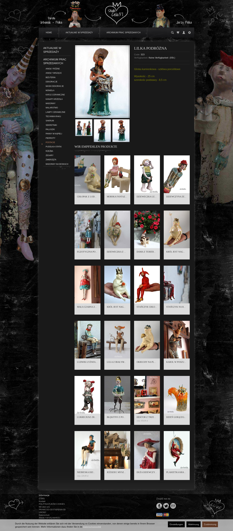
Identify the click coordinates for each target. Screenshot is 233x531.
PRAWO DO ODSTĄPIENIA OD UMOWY (52, 511)
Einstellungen (176, 524)
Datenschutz (44, 515)
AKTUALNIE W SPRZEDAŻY (79, 32)
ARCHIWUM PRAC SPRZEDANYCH (123, 32)
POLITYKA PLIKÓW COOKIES (52, 504)
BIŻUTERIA (50, 77)
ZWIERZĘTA (51, 160)
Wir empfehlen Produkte (95, 146)
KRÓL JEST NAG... (175, 252)
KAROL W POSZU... (176, 362)
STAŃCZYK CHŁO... (147, 307)
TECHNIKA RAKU (53, 116)
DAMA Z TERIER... (146, 252)
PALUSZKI (50, 129)
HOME (49, 32)
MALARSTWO (52, 108)
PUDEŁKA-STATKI (53, 147)
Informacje (44, 495)
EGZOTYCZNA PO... (87, 252)
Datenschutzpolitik (92, 526)
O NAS (42, 499)
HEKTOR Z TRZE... (146, 417)
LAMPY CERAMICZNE (55, 112)
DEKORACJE (51, 82)
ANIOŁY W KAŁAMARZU (49, 518)
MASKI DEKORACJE (55, 86)
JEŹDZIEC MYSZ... (116, 472)
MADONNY (50, 103)
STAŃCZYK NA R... (176, 307)
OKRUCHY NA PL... (146, 362)
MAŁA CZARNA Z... (87, 307)
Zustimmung (210, 524)
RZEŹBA (49, 151)
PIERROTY (50, 138)
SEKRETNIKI (51, 125)
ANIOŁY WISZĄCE (54, 73)
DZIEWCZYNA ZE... (176, 196)
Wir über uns (44, 507)
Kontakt (42, 501)
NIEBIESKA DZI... (86, 472)
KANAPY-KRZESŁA (54, 99)
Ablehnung (193, 524)
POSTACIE (50, 142)
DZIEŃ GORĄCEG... (176, 417)
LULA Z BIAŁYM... (116, 362)
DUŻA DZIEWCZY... (147, 472)
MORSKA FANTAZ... (117, 196)
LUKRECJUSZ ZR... (86, 417)
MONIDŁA (50, 90)
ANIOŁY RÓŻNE (53, 69)
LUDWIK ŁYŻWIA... (87, 362)
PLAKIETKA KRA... (176, 472)
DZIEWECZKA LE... (147, 196)
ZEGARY (49, 155)
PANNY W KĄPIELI (54, 134)
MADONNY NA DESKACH (57, 164)
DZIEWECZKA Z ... (116, 252)
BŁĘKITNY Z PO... (116, 417)
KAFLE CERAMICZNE (55, 95)
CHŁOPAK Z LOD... (87, 196)
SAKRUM (50, 121)
